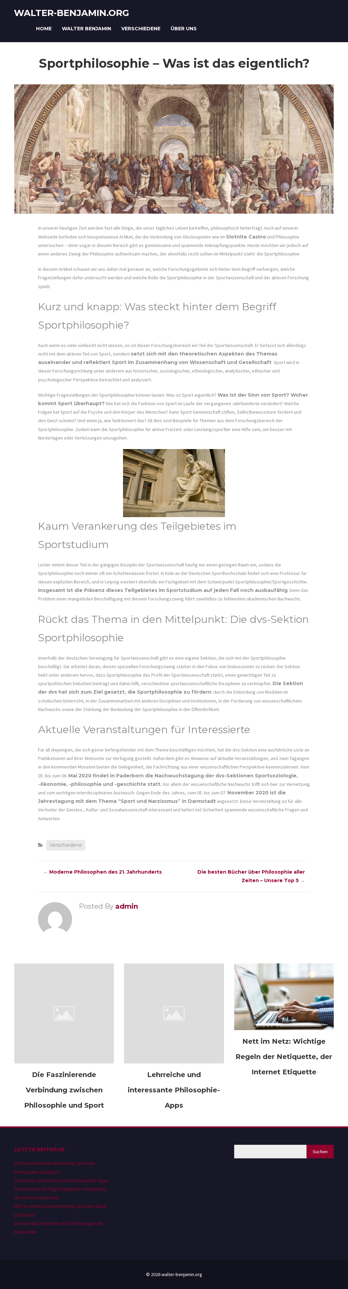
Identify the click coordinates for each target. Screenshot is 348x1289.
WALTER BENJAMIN (86, 29)
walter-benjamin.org (71, 12)
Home (44, 29)
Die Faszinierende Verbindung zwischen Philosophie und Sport (64, 1090)
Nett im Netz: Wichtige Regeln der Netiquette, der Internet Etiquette (284, 1056)
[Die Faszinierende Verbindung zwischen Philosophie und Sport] (64, 1013)
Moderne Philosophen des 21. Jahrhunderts (105, 872)
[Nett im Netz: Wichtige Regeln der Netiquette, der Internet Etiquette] (284, 996)
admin (126, 906)
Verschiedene (140, 29)
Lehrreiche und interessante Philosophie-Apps (174, 1090)
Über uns (184, 29)
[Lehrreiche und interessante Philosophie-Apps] (174, 1013)
